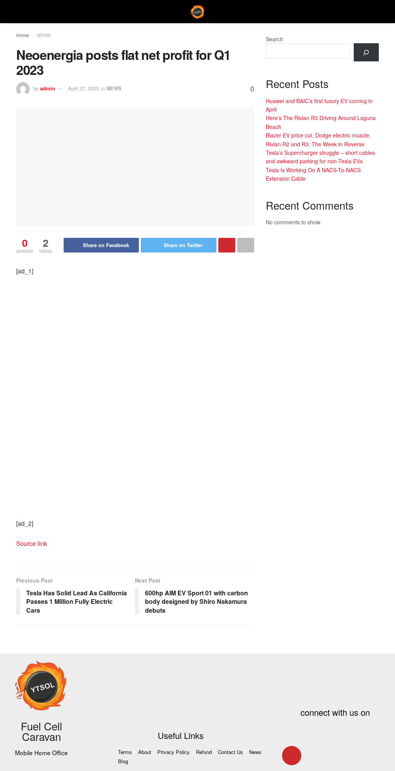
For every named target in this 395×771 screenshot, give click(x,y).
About (144, 752)
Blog (123, 761)
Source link (31, 543)
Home (22, 35)
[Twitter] (314, 734)
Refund (204, 752)
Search (274, 39)
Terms (125, 752)
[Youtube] (337, 734)
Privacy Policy (173, 752)
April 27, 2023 (83, 88)
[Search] (366, 52)
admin (47, 88)
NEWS (44, 35)
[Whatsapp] (314, 755)
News (255, 752)
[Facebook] (291, 734)
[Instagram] (291, 755)
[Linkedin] (360, 734)
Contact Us (230, 752)
